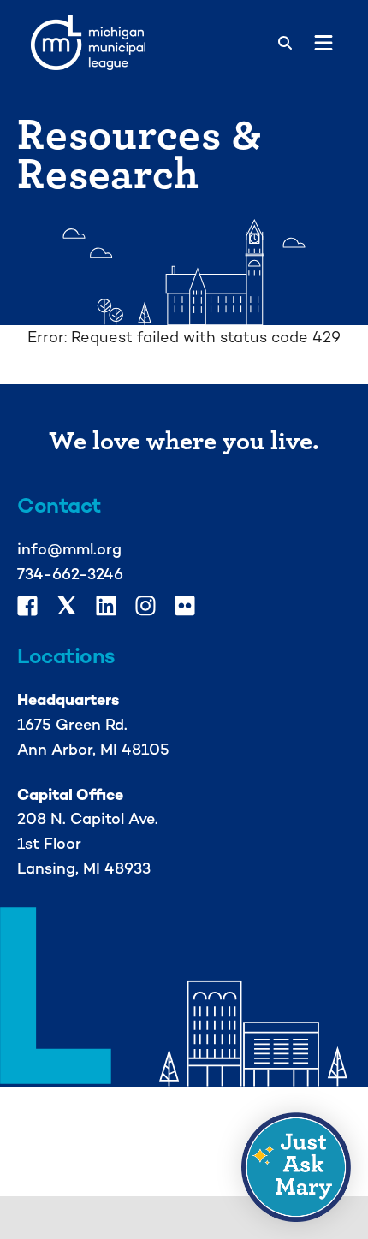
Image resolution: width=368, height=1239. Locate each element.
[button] (296, 1167)
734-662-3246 (70, 574)
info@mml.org (69, 549)
